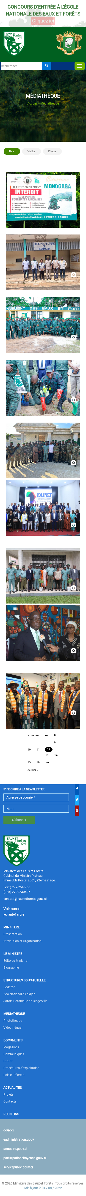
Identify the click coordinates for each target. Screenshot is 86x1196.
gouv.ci (8, 1130)
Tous (13, 151)
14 (56, 755)
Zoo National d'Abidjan (19, 994)
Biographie (11, 967)
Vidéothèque (12, 1027)
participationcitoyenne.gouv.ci (24, 1158)
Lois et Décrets (13, 1075)
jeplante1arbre (13, 914)
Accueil (32, 103)
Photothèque (12, 1020)
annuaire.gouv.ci (15, 1149)
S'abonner (19, 820)
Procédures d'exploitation (21, 1068)
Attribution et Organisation (22, 941)
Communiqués (13, 1054)
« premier (33, 735)
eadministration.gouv (18, 1139)
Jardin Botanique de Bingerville (25, 1001)
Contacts (10, 1101)
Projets (8, 1094)
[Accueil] (43, 38)
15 (29, 762)
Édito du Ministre (15, 960)
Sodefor (9, 987)
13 (47, 755)
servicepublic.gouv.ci (18, 1167)
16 (38, 762)
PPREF (8, 1061)
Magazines (11, 1047)
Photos (52, 151)
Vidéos (31, 151)
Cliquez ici (43, 21)
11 (38, 749)
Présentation (12, 934)
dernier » (33, 770)
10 (29, 749)
